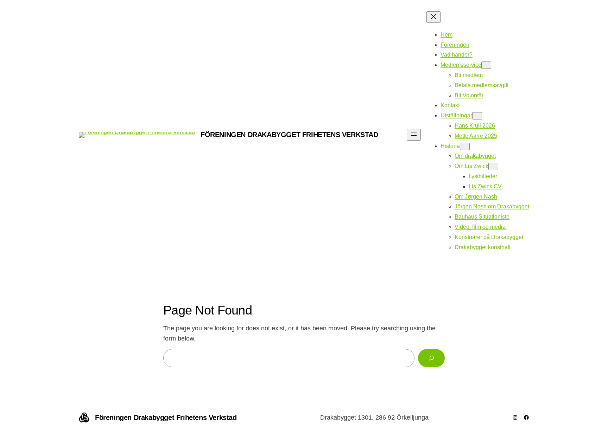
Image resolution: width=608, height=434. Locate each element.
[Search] (431, 358)
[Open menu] (414, 135)
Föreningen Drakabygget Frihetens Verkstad (289, 134)
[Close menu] (433, 17)
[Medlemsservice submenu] (486, 65)
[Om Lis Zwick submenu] (493, 166)
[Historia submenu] (465, 146)
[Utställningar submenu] (477, 115)
